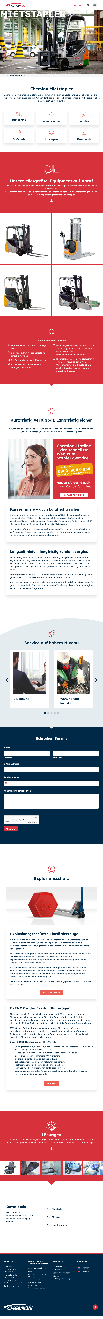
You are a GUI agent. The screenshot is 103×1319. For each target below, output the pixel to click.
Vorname (8, 758)
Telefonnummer (11, 777)
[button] (95, 5)
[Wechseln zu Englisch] (75, 5)
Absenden (11, 829)
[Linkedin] (95, 1307)
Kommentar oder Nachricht (17, 791)
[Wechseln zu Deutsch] (80, 5)
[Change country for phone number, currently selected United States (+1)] (7, 783)
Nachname (57, 758)
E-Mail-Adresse (12, 764)
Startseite (10, 75)
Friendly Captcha (33, 822)
